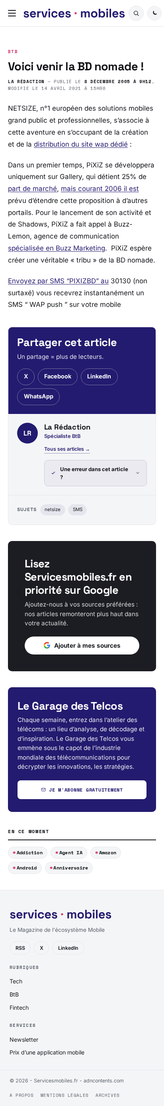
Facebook (57, 376)
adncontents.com (104, 1081)
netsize (53, 509)
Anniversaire (70, 867)
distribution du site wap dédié (81, 144)
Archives (107, 1095)
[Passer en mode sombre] (154, 13)
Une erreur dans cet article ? (94, 473)
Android (27, 867)
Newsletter (24, 1039)
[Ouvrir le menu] (13, 13)
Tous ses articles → (67, 449)
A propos (21, 1095)
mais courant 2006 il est (100, 189)
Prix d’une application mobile (47, 1052)
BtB (13, 51)
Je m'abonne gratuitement (86, 790)
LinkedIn (99, 376)
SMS (77, 509)
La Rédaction (26, 81)
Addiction (30, 852)
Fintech (19, 1007)
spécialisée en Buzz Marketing (56, 248)
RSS (20, 948)
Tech (16, 981)
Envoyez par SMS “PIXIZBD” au (58, 281)
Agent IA (70, 852)
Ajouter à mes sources (87, 645)
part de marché (32, 189)
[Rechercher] (136, 13)
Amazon (107, 852)
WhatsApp (38, 396)
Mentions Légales (65, 1095)
